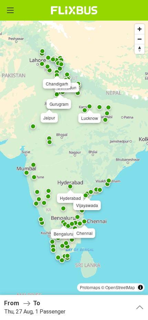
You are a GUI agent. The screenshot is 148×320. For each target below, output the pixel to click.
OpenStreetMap (120, 287)
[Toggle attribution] (140, 287)
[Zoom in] (140, 29)
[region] (74, 160)
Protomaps (90, 287)
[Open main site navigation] (10, 10)
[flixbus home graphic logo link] (74, 10)
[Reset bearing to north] (140, 49)
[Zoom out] (140, 39)
